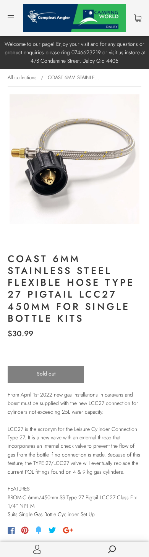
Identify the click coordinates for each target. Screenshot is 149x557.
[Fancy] (38, 530)
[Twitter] (52, 530)
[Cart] (137, 18)
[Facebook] (11, 530)
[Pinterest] (25, 530)
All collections (22, 77)
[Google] (68, 530)
